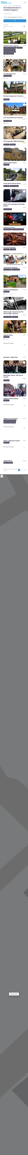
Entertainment (7, 209)
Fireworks (6, 249)
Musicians (6, 99)
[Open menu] (25, 2)
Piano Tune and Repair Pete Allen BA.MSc (14, 205)
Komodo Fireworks (9, 247)
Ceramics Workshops (10, 267)
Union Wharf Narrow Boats (12, 183)
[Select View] (24, 26)
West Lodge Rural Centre (11, 441)
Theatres (6, 164)
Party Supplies (7, 121)
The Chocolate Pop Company (13, 118)
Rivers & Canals (14, 186)
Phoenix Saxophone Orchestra (13, 96)
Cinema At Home (9, 227)
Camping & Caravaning (10, 47)
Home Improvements (18, 229)
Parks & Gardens (8, 462)
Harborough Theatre (10, 163)
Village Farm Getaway (10, 419)
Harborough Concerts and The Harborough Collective (13, 312)
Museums (12, 144)
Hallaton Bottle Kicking (10, 398)
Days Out (19, 47)
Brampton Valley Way (10, 357)
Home (4, 5)
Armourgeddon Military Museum (13, 141)
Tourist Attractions (8, 53)
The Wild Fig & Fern (9, 74)
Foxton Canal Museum (10, 290)
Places (10, 5)
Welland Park (7, 461)
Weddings (12, 249)
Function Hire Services (9, 49)
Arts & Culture (7, 75)
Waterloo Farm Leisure (10, 46)
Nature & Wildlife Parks (9, 51)
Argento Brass (8, 335)
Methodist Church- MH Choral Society (13, 376)
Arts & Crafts (7, 269)
